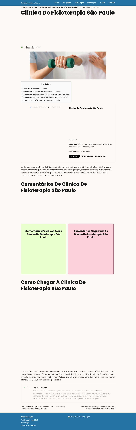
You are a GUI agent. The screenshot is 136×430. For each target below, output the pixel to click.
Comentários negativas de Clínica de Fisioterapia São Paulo (45, 97)
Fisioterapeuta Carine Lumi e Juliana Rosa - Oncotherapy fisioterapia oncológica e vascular (43, 407)
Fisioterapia (79, 3)
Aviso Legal (25, 423)
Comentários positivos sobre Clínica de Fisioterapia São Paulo (46, 94)
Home (56, 3)
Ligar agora (74, 156)
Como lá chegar (100, 156)
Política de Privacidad (29, 420)
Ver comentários (87, 156)
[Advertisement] (68, 31)
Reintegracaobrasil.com (30, 3)
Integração (67, 3)
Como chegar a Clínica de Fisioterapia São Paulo (41, 100)
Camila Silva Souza (33, 47)
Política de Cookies (28, 425)
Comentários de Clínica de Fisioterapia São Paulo (41, 91)
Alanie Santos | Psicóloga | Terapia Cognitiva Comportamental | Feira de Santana (97, 407)
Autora (102, 3)
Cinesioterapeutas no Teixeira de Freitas (59, 371)
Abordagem (91, 3)
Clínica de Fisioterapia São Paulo (34, 89)
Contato (112, 3)
